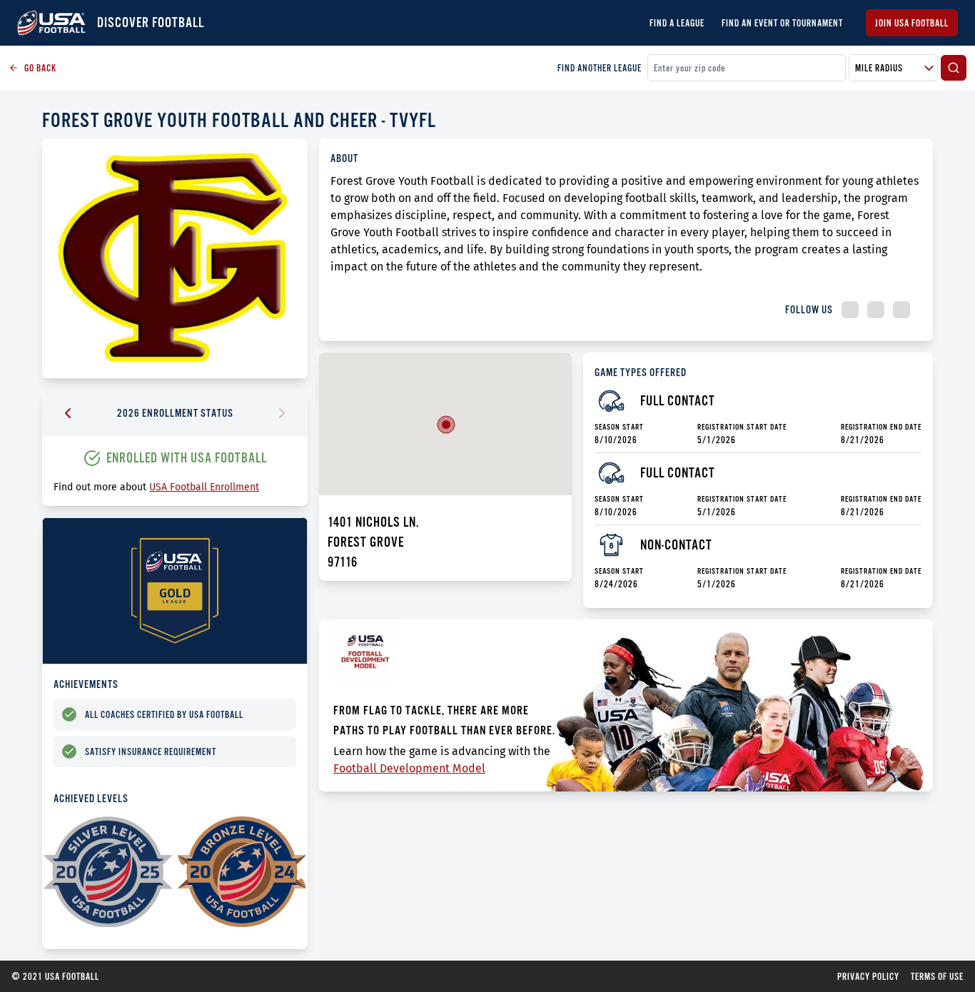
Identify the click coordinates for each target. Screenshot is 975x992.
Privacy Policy (868, 976)
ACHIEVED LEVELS (91, 798)
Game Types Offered (641, 372)
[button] (446, 424)
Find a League (677, 23)
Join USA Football (912, 23)
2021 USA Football (55, 976)
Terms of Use (937, 976)
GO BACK (40, 68)
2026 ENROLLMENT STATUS (175, 413)
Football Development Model (409, 768)
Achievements (86, 684)
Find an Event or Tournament (782, 23)
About (344, 158)
